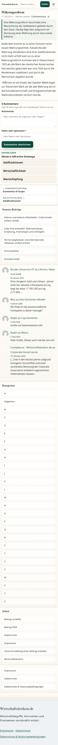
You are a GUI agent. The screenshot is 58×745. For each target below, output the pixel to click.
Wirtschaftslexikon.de (10, 4)
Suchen (45, 4)
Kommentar (8, 111)
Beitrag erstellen (12, 619)
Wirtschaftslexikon (13, 658)
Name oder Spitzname (14, 130)
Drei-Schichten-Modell (32, 299)
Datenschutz (10, 635)
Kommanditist (11, 250)
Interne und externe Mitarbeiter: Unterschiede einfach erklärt (28, 219)
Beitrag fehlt (10, 627)
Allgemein (9, 401)
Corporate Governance (24, 352)
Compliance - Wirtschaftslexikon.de (31, 347)
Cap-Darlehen (29, 318)
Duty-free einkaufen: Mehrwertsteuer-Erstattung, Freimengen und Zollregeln (24, 230)
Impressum (10, 643)
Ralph (13, 318)
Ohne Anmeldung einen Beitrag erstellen (25, 651)
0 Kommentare (38, 16)
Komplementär (12, 258)
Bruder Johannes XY (22, 269)
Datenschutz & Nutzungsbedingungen (23, 686)
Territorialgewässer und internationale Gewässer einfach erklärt (24, 241)
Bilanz (24, 332)
